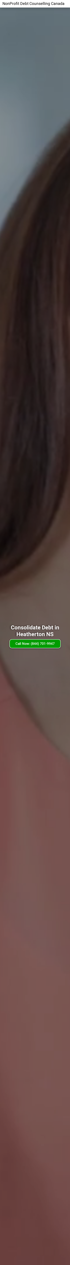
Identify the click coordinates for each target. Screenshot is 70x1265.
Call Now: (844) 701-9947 (35, 644)
